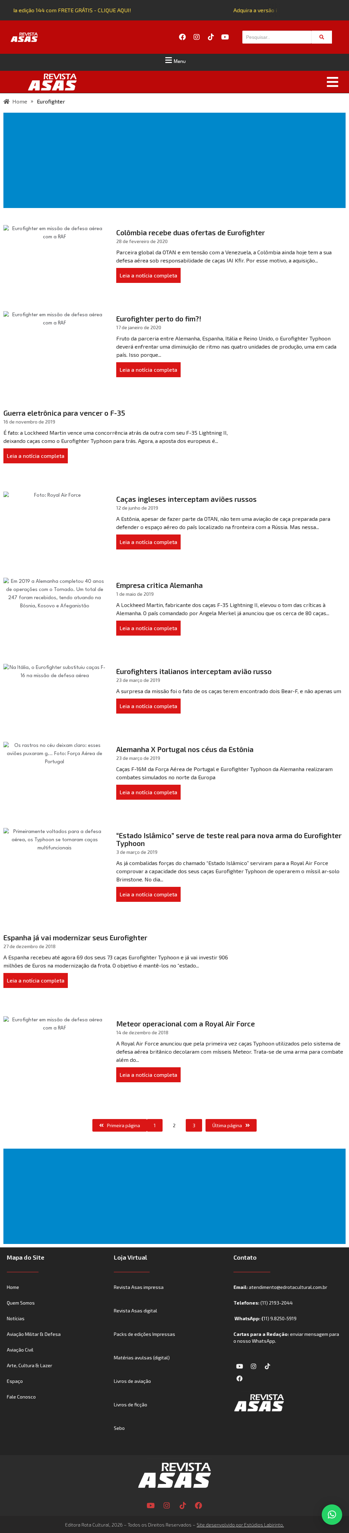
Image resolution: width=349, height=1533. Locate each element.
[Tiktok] (211, 37)
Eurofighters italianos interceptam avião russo (194, 671)
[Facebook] (182, 37)
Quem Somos (21, 1303)
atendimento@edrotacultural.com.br (288, 1287)
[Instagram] (196, 37)
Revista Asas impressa (139, 1287)
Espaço (15, 1381)
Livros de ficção (130, 1404)
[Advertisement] (176, 160)
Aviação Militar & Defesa (34, 1334)
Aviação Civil (20, 1350)
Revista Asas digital (135, 1310)
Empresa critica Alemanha (159, 585)
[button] (174, 60)
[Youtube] (225, 37)
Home (13, 1287)
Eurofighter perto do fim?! (158, 318)
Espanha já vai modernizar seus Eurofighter (75, 937)
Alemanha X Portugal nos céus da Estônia (185, 749)
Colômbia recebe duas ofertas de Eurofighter (190, 232)
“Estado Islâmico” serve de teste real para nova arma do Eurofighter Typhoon (229, 839)
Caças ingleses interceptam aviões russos (186, 499)
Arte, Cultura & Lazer (29, 1365)
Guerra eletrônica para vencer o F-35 (64, 413)
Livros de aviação (132, 1381)
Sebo (119, 1428)
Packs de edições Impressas (144, 1334)
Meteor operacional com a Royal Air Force (185, 1023)
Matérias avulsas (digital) (142, 1357)
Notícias (16, 1318)
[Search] (322, 37)
